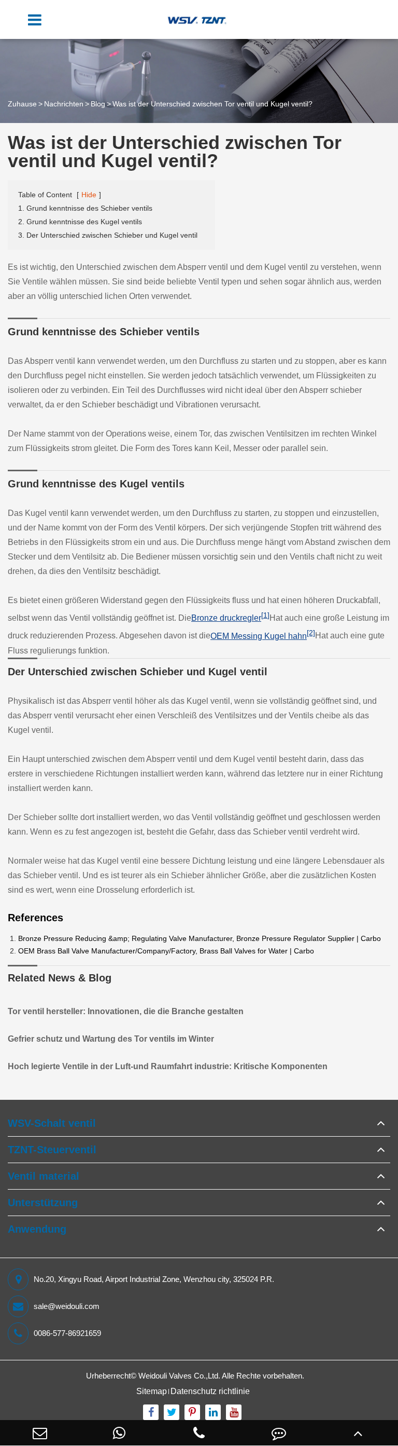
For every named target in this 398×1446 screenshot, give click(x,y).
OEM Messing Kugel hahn (258, 636)
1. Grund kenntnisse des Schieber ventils (85, 208)
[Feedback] (279, 1432)
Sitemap (151, 1391)
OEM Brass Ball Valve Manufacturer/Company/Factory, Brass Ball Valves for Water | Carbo (166, 951)
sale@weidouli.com (67, 1306)
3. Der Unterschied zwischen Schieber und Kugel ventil (107, 235)
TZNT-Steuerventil (52, 1149)
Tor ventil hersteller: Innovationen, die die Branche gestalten (126, 1011)
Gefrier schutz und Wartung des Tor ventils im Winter (111, 1038)
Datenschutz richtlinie (210, 1391)
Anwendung (37, 1229)
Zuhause (22, 104)
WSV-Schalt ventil (52, 1123)
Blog (98, 104)
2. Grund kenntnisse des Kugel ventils (80, 221)
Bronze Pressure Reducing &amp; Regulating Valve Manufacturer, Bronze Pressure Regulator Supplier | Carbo (199, 938)
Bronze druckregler (226, 617)
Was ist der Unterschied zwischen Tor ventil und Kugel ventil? (212, 104)
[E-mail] (40, 1432)
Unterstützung (43, 1202)
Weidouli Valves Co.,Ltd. (179, 1375)
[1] (265, 615)
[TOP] (358, 1432)
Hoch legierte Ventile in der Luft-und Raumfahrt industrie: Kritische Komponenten (168, 1066)
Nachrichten (63, 104)
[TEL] (199, 1432)
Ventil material (43, 1176)
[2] (311, 633)
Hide (88, 194)
